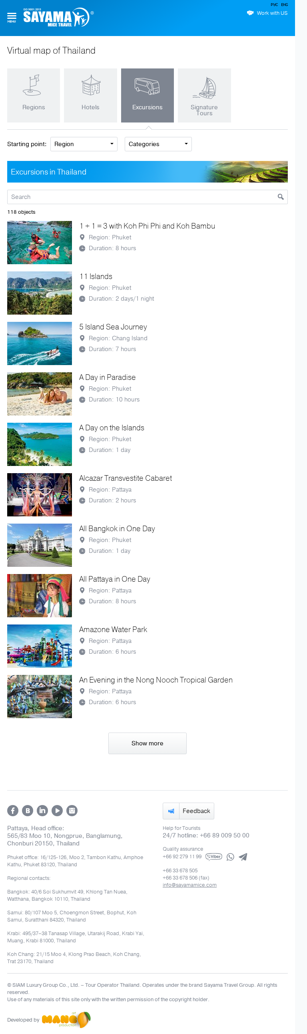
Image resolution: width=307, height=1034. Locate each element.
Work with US (272, 13)
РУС (275, 6)
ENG (284, 6)
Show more (147, 743)
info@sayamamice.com (190, 885)
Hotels (91, 107)
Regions (33, 107)
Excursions (147, 107)
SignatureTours (204, 110)
